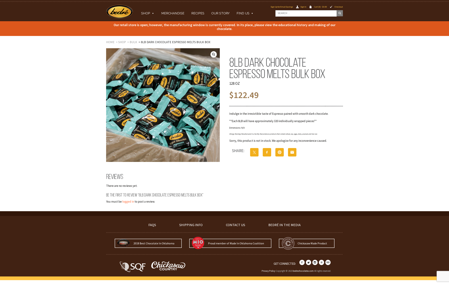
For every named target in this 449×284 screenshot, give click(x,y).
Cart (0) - (320, 6)
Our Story (220, 13)
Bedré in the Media (284, 225)
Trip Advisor (328, 262)
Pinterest (321, 262)
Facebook (302, 262)
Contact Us (235, 225)
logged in (128, 201)
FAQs (152, 225)
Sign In (303, 6)
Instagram (315, 262)
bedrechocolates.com (303, 270)
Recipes (197, 13)
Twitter (308, 262)
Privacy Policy (268, 270)
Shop (145, 13)
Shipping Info (191, 225)
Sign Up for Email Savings (282, 6)
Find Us (243, 13)
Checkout (338, 6)
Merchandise (172, 13)
